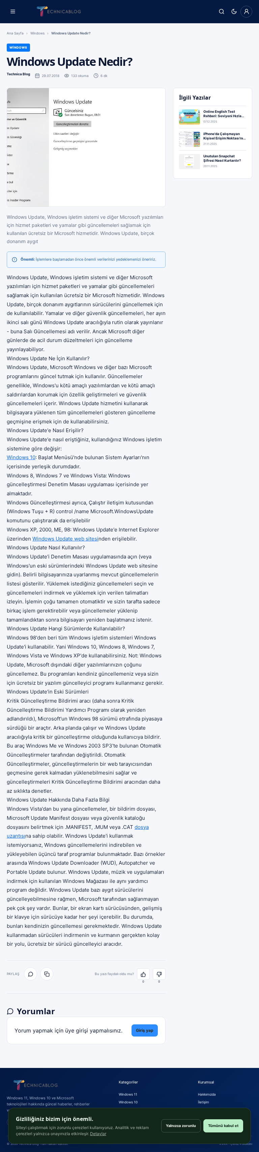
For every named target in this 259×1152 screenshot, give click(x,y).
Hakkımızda (207, 1094)
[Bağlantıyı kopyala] (46, 973)
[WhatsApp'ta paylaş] (30, 973)
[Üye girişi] (246, 12)
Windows (37, 33)
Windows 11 (128, 1094)
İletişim (203, 1102)
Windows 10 (21, 457)
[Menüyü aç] (13, 12)
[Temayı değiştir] (234, 12)
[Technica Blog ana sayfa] (58, 11)
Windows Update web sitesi (65, 538)
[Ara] (221, 12)
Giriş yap (144, 1030)
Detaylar (98, 1133)
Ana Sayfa (15, 33)
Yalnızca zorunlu (181, 1125)
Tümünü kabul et (223, 1125)
